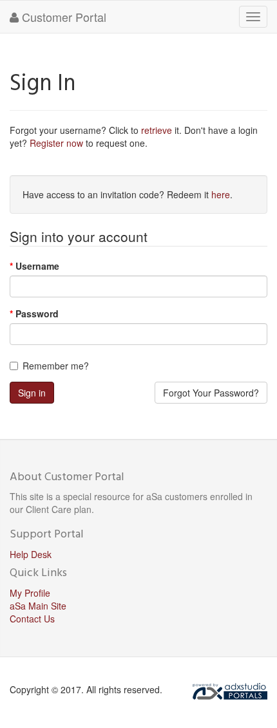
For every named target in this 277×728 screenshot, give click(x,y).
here (220, 194)
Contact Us (32, 618)
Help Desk (31, 554)
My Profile (30, 592)
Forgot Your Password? (211, 392)
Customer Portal (62, 16)
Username (37, 265)
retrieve (156, 130)
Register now (56, 142)
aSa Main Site (38, 605)
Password (37, 313)
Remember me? (56, 365)
